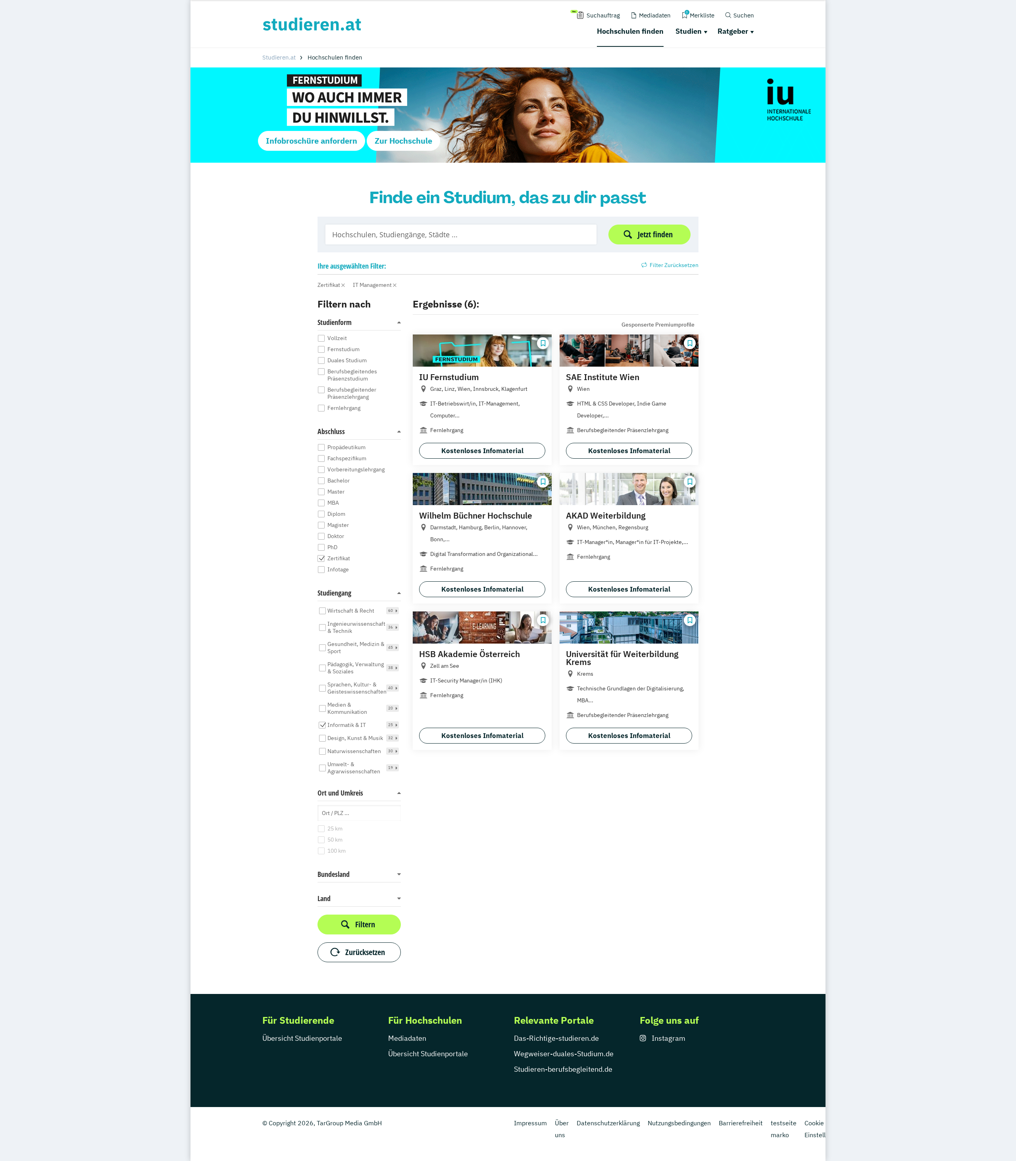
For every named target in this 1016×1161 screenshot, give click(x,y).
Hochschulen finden (630, 31)
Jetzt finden (655, 234)
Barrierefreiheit (741, 1123)
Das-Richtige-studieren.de (556, 1038)
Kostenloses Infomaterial (482, 450)
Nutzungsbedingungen (679, 1123)
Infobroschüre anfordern (311, 140)
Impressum (530, 1123)
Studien (688, 31)
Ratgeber (733, 31)
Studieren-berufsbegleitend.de (563, 1069)
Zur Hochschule (403, 140)
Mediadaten (407, 1038)
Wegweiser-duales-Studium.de (564, 1053)
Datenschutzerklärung (608, 1123)
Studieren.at (279, 57)
